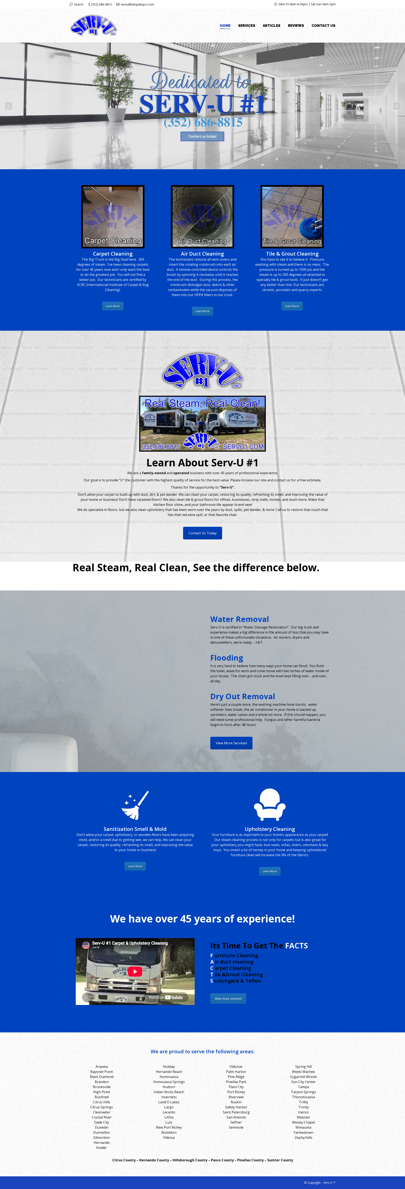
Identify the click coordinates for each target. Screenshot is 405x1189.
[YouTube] (250, 4)
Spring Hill (303, 1066)
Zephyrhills (303, 1137)
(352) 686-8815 (101, 4)
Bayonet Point (101, 1071)
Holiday (169, 1066)
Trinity (303, 1107)
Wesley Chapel (303, 1122)
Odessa (169, 1137)
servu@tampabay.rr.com (137, 4)
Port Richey (236, 1092)
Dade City (101, 1122)
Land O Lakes (169, 1102)
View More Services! (231, 743)
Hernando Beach (169, 1071)
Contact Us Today (203, 533)
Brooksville (102, 1087)
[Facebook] (267, 4)
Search (78, 4)
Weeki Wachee (303, 1071)
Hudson (169, 1087)
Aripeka (102, 1066)
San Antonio (236, 1117)
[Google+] (256, 4)
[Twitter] (261, 4)
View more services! (228, 999)
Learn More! (113, 306)
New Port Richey (169, 1127)
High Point (101, 1092)
